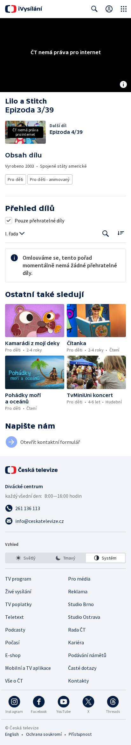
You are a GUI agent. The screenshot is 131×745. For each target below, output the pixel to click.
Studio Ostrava (84, 617)
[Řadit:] (120, 233)
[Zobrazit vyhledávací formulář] (94, 9)
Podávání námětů (87, 655)
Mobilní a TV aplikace (28, 668)
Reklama (77, 591)
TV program (18, 578)
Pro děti (16, 179)
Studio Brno (81, 604)
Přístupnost (80, 734)
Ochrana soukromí (44, 734)
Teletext (14, 617)
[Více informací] (123, 85)
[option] (25, 557)
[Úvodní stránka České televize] (32, 470)
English (12, 734)
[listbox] (65, 558)
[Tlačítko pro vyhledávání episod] (105, 234)
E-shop (13, 655)
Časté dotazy (82, 668)
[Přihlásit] (109, 9)
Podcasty (15, 629)
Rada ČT (77, 629)
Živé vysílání (18, 591)
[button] (34, 320)
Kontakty (78, 680)
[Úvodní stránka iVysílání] (23, 9)
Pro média (79, 578)
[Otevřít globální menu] (123, 9)
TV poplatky (18, 604)
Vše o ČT (14, 680)
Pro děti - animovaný (50, 179)
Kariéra (76, 642)
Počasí (12, 642)
